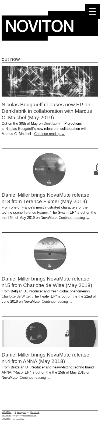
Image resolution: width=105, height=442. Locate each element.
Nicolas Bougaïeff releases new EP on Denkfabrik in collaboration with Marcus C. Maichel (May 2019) (47, 111)
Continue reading (49, 134)
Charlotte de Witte (16, 296)
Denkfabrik (52, 123)
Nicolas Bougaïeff (19, 129)
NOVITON (6, 412)
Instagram (21, 412)
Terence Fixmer (36, 212)
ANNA (6, 372)
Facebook (34, 412)
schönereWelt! (29, 415)
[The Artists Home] (50, 39)
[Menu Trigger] (92, 11)
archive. (20, 419)
